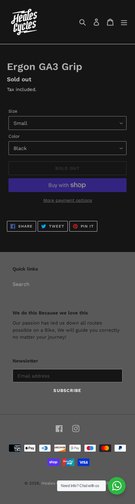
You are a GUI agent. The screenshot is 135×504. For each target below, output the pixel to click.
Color (14, 136)
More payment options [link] (67, 200)
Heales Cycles (55, 483)
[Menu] (124, 22)
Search (21, 284)
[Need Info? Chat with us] (117, 486)
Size (12, 111)
